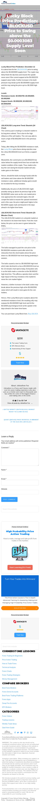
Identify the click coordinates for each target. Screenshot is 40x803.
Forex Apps (6, 699)
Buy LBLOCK (33, 314)
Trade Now (20, 363)
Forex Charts (7, 671)
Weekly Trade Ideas (9, 724)
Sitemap (26, 798)
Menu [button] (36, 2)
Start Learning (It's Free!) (20, 567)
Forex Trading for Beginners (12, 656)
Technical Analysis (9, 667)
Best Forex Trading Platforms (12, 695)
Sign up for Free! (20, 608)
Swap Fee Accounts (9, 703)
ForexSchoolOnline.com (8, 2)
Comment (5, 447)
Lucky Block (8, 149)
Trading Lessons (8, 720)
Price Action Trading (9, 660)
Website (4, 489)
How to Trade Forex (9, 663)
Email (3, 479)
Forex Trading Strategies (11, 675)
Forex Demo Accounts (10, 692)
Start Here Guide (8, 727)
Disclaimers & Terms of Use (15, 800)
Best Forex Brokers (9, 688)
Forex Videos (7, 716)
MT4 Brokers (6, 707)
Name (4, 470)
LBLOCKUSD (22, 69)
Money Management (9, 679)
